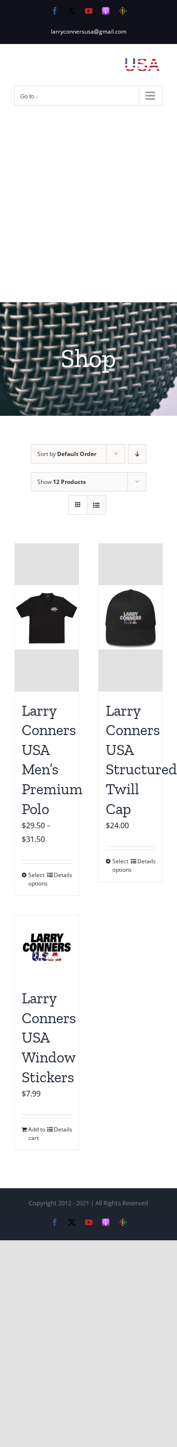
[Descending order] (137, 454)
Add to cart (36, 1133)
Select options (37, 879)
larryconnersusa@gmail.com (88, 31)
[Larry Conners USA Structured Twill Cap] (131, 618)
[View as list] (96, 505)
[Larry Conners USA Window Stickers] (47, 947)
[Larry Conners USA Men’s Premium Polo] (47, 618)
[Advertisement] (88, 209)
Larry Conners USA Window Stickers (49, 1037)
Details (63, 875)
